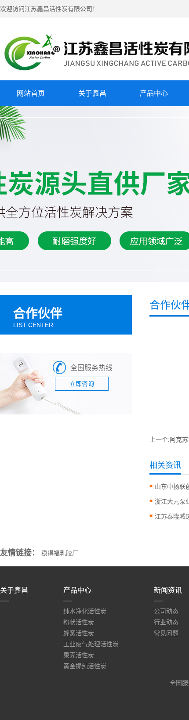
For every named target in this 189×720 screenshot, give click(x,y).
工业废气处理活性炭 (91, 644)
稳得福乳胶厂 (59, 553)
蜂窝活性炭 (78, 633)
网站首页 (31, 93)
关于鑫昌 (92, 93)
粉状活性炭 (78, 622)
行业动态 (166, 622)
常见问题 (166, 633)
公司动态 (166, 611)
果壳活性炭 (78, 655)
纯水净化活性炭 (84, 611)
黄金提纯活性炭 (84, 666)
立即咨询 (81, 383)
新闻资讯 (168, 590)
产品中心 (154, 93)
